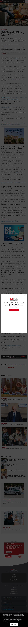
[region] (14, 620)
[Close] (25, 614)
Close (25, 295)
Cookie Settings (13, 624)
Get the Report (14, 309)
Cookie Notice (5, 622)
